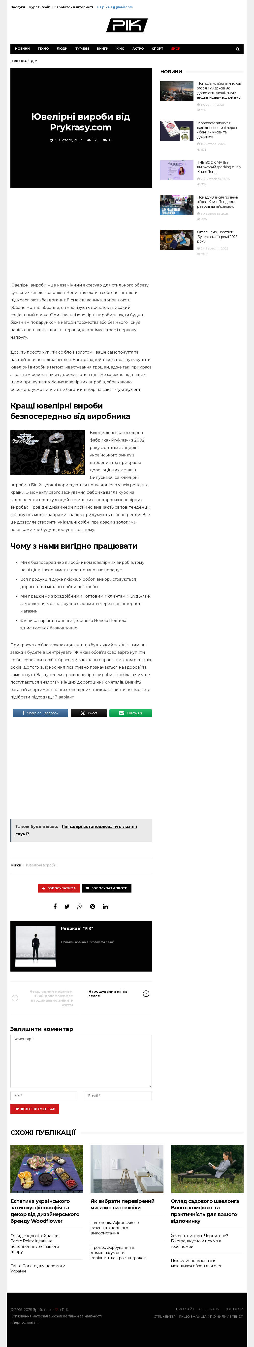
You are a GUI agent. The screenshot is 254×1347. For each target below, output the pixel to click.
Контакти (234, 1309)
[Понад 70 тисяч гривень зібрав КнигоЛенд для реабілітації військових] (176, 205)
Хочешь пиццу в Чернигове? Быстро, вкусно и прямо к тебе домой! (199, 1241)
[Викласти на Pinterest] (93, 906)
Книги (102, 48)
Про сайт (185, 1309)
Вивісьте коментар (34, 1109)
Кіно (120, 48)
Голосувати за (61, 888)
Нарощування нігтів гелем (108, 993)
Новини (22, 48)
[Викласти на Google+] (80, 906)
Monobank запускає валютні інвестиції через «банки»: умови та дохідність (217, 130)
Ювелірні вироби (41, 865)
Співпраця (209, 1309)
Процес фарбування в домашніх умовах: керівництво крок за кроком (118, 1253)
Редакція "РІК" (77, 928)
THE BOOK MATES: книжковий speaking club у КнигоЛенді (219, 167)
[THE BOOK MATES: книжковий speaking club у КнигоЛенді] (176, 170)
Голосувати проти (109, 888)
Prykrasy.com (127, 389)
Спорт (157, 48)
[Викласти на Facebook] (55, 906)
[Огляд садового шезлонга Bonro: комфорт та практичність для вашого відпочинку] (207, 1169)
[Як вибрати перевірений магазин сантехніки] (127, 1169)
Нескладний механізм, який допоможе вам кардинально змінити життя (51, 998)
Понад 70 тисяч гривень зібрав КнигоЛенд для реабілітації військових (217, 202)
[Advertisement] (81, 234)
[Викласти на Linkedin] (105, 906)
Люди (62, 48)
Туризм (82, 48)
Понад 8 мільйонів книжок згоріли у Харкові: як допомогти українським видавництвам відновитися (219, 90)
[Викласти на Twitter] (67, 906)
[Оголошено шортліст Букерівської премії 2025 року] (176, 240)
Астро (138, 48)
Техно (43, 48)
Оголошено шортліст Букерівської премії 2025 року (217, 237)
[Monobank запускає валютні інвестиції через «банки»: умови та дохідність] (176, 131)
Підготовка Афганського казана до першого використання (115, 1228)
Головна (18, 61)
